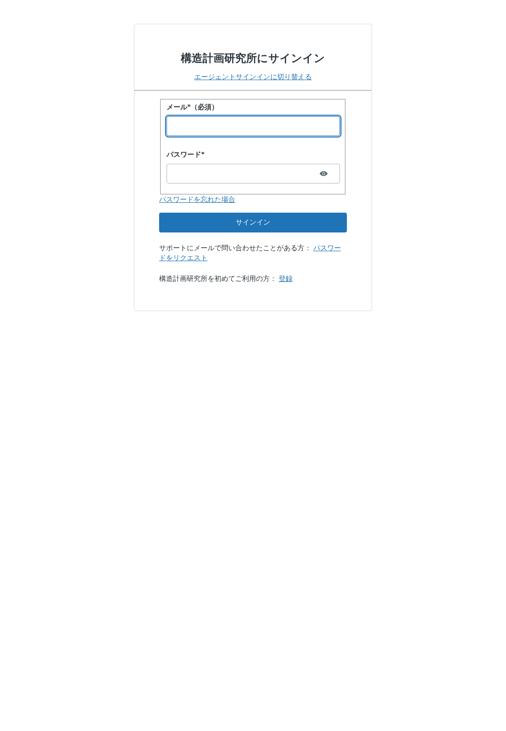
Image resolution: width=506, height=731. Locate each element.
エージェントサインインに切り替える (253, 77)
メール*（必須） (192, 107)
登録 (286, 278)
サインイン (253, 222)
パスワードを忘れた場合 (197, 199)
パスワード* (186, 154)
